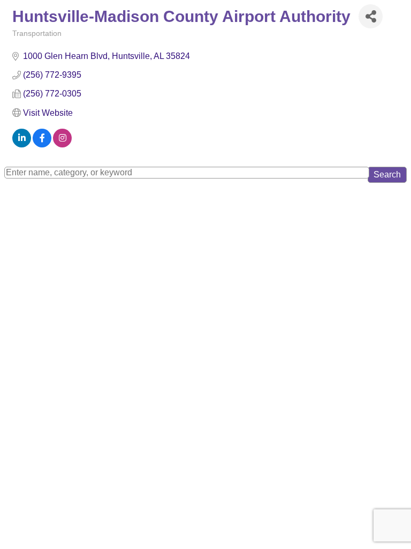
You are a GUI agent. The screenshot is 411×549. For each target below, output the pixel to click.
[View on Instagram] (62, 144)
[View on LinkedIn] (21, 144)
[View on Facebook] (42, 144)
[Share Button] (371, 16)
